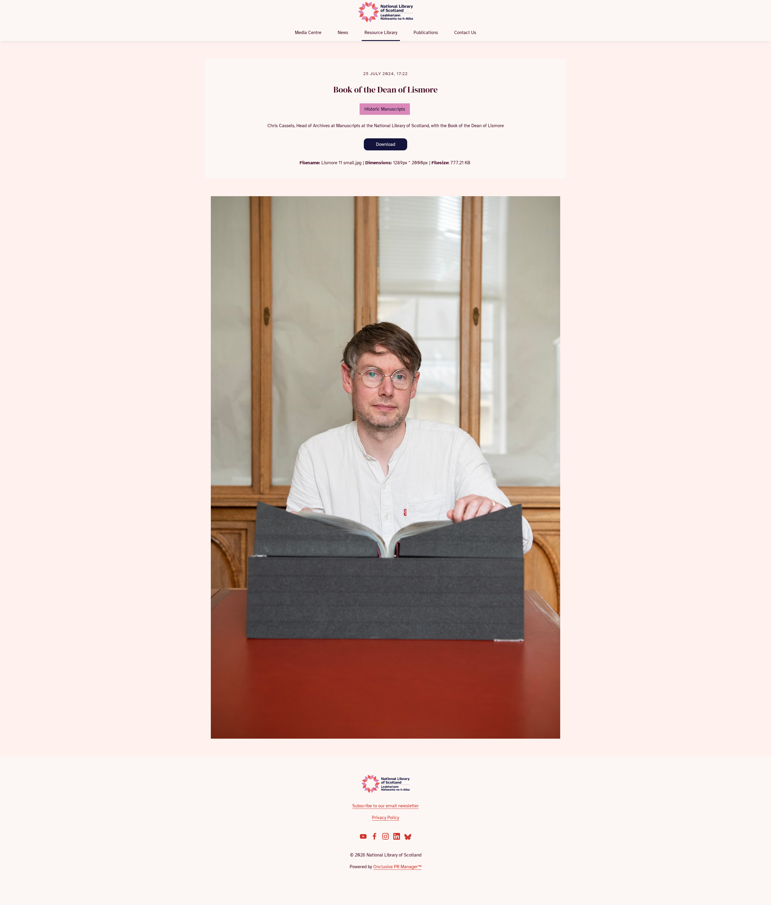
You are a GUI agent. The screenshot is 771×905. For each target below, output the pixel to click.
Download (385, 144)
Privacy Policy (385, 817)
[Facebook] (374, 836)
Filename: (310, 162)
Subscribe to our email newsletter (385, 806)
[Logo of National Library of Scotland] (385, 784)
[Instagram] (385, 836)
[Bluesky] (407, 836)
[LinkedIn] (396, 836)
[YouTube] (363, 836)
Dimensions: (378, 162)
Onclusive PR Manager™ (397, 866)
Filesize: (440, 162)
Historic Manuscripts (384, 109)
